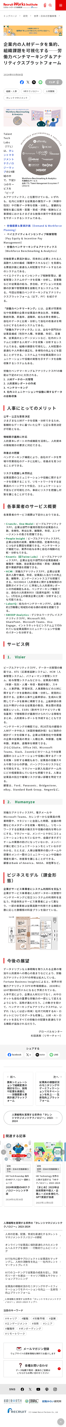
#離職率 (10, 1328)
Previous (3, 1152)
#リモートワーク (15, 1333)
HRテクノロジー (31, 91)
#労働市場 (39, 1318)
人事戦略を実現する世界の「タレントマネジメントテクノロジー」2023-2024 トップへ (33, 1300)
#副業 (52, 1318)
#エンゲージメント (16, 1323)
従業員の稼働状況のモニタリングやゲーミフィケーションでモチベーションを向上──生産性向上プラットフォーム (49, 1088)
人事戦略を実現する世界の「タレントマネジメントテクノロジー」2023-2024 (33, 1118)
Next (62, 1152)
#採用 (35, 1323)
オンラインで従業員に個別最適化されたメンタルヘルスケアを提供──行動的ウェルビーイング (31, 1248)
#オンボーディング (30, 1328)
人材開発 (50, 91)
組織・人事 (11, 91)
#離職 (25, 1318)
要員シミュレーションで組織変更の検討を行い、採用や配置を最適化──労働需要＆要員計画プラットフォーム (17, 1088)
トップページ (10, 15)
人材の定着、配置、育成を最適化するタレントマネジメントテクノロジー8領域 (31, 1235)
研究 (25, 15)
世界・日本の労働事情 (45, 15)
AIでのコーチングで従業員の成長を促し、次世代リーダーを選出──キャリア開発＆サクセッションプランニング (31, 1275)
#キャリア (11, 1318)
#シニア (47, 1323)
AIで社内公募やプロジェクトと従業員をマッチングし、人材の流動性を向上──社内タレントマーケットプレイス (31, 1262)
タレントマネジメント (17, 97)
